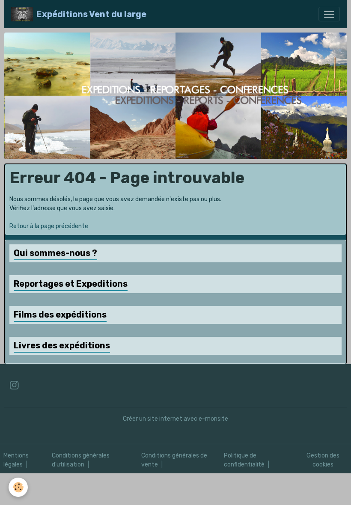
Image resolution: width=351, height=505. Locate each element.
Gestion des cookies (322, 460)
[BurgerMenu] (329, 14)
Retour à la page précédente (48, 226)
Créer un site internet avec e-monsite (175, 418)
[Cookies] (18, 487)
